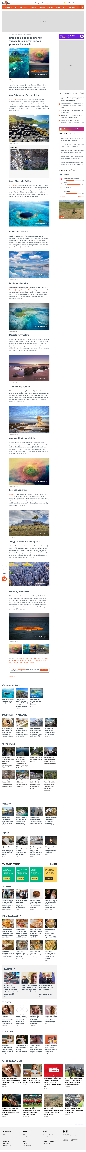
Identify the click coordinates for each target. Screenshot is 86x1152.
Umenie (3, 856)
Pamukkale (29, 658)
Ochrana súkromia (7, 1137)
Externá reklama (27, 1137)
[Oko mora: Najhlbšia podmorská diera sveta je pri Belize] (8, 693)
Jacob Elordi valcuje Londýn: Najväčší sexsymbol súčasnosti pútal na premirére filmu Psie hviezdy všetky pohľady (8, 904)
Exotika (50, 7)
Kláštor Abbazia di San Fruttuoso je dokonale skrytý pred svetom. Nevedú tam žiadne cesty (22, 821)
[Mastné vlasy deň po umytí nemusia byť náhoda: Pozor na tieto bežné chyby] (51, 1010)
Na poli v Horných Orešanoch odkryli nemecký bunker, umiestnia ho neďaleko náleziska (7, 732)
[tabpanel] (71, 110)
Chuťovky (47, 960)
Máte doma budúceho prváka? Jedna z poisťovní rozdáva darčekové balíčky (7, 1049)
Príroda (57, 7)
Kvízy (64, 7)
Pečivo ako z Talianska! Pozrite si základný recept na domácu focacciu (8, 954)
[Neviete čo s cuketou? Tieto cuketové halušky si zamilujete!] (22, 945)
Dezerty (17, 1025)
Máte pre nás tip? (47, 1143)
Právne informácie (7, 1135)
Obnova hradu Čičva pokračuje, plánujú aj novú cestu (72, 111)
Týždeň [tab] (81, 93)
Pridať (45, 670)
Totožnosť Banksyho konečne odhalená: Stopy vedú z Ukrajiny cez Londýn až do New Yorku (36, 850)
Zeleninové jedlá (19, 958)
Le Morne (37, 660)
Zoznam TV (9, 968)
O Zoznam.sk (7, 1131)
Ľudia (17, 856)
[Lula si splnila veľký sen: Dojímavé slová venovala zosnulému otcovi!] (22, 1039)
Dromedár (20, 34)
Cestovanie (20, 658)
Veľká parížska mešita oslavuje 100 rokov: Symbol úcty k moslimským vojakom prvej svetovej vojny (36, 821)
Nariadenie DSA (7, 1145)
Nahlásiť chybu (13, 676)
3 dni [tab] (75, 93)
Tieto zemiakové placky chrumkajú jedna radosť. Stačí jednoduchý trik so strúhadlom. (7, 933)
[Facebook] (64, 1131)
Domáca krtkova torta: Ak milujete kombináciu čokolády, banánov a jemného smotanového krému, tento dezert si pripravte (36, 904)
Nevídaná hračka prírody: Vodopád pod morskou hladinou (35, 702)
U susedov (33, 7)
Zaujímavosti (7, 7)
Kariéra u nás (6, 1141)
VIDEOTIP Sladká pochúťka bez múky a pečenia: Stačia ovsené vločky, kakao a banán (21, 1019)
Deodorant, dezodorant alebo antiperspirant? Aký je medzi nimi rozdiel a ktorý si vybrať (7, 1019)
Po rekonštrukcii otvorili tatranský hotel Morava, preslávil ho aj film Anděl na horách (36, 732)
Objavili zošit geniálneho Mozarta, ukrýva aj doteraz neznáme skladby (7, 850)
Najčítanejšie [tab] (65, 93)
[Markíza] (61, 174)
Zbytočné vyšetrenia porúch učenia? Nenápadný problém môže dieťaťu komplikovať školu (51, 1049)
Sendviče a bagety (5, 958)
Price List (25, 1143)
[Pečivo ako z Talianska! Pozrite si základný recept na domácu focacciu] (8, 945)
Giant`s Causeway (14, 99)
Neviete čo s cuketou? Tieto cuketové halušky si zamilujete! (22, 954)
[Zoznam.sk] (67, 1140)
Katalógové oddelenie (48, 1139)
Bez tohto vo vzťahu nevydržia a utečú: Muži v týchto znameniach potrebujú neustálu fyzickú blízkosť (51, 904)
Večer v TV (73, 170)
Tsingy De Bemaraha (20, 660)
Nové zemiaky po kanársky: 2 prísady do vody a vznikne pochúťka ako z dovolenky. (36, 933)
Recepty (32, 909)
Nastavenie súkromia (8, 1139)
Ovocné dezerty (33, 956)
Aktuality (4, 1055)
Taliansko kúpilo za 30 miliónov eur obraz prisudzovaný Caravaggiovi (50, 849)
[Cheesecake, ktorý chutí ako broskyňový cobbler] (36, 945)
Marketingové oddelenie (48, 1141)
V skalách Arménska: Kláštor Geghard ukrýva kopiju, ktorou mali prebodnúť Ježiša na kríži (51, 821)
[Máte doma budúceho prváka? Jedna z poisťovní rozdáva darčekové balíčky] (8, 1039)
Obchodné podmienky (28, 1139)
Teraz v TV (63, 170)
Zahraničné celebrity (6, 909)
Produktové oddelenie (48, 1135)
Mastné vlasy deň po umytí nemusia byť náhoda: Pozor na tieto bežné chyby (51, 1019)
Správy (5, 996)
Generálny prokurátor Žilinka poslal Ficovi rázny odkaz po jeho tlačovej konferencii (29, 988)
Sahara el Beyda (38, 658)
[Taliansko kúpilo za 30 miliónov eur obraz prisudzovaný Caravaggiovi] (51, 840)
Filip (51, 3)
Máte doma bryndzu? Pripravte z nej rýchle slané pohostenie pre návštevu (50, 954)
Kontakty (45, 1131)
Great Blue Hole (14, 185)
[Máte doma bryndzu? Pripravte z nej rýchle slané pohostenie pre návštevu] (51, 945)
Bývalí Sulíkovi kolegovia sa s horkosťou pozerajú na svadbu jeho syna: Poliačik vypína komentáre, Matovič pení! (72, 163)
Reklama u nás (26, 1135)
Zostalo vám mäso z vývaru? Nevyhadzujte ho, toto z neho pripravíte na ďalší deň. (50, 933)
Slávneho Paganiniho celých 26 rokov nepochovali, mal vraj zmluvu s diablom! (21, 850)
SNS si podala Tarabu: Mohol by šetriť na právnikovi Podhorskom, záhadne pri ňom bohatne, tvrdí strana (72, 151)
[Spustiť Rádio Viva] (71, 35)
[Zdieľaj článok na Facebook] (4, 567)
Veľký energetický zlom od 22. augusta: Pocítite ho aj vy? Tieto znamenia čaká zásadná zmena (22, 904)
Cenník (24, 1141)
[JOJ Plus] (61, 192)
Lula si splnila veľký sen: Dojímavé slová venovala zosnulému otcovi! (22, 1048)
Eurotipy (42, 7)
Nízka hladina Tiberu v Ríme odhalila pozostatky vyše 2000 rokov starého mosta (7, 821)
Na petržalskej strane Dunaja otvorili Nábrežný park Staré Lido (50, 731)
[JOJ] (61, 179)
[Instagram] (67, 1131)
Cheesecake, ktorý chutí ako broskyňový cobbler (36, 953)
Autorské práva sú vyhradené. (69, 1136)
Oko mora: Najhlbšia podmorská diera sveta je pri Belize (8, 701)
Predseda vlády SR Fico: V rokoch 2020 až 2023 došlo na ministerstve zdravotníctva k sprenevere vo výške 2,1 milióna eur (46, 989)
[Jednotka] (61, 183)
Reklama (25, 1131)
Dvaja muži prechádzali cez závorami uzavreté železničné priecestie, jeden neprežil (11, 989)
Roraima (11, 494)
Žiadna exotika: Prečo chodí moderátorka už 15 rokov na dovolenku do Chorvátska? (36, 1049)
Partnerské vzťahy (48, 909)
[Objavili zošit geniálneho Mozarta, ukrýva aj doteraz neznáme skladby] (8, 840)
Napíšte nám (6, 1143)
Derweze (30, 660)
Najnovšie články (66, 133)
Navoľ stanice (62, 196)
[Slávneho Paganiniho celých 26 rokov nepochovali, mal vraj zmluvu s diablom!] (22, 840)
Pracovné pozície (11, 864)
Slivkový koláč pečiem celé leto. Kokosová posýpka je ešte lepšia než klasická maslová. (21, 933)
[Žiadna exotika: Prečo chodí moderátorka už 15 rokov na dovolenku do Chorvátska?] (36, 1039)
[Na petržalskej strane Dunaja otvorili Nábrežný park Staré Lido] (51, 722)
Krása (46, 1023)
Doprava (72, 7)
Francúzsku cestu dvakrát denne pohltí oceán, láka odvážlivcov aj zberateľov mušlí (72, 105)
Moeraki (26, 663)
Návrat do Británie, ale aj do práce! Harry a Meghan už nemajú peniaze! (72, 145)
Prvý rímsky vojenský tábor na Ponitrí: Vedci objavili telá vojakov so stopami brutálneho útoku (22, 732)
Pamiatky (4, 827)
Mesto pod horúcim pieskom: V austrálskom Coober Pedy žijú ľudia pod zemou (72, 122)
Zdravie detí (47, 1055)
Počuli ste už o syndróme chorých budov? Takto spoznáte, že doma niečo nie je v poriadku (36, 1019)
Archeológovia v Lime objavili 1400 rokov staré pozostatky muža (71, 116)
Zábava (17, 909)
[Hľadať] (82, 7)
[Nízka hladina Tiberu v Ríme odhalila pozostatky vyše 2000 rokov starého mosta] (8, 811)
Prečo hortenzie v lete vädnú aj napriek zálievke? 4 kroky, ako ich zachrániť (72, 157)
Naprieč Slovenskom (21, 7)
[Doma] (61, 187)
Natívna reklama (27, 1145)
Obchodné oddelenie (48, 1137)
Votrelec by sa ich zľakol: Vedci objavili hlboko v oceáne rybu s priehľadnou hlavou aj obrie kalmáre (72, 98)
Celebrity (18, 1053)
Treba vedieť (4, 1025)
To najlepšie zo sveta (27, 34)
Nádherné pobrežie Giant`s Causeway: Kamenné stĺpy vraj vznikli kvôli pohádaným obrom (22, 703)
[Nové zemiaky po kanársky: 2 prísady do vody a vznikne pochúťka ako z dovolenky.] (36, 923)
